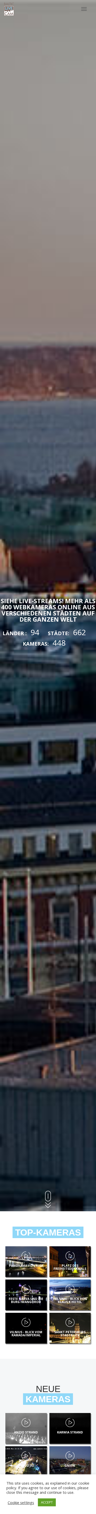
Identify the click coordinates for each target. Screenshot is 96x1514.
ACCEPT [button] (47, 1502)
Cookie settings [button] (21, 1502)
